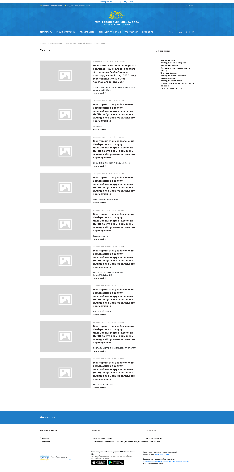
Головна (43, 43)
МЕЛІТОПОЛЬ (46, 32)
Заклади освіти (168, 60)
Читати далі (98, 93)
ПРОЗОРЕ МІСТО (87, 32)
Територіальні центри (171, 88)
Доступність (101, 43)
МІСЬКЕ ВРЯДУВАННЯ (66, 32)
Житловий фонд (169, 73)
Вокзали (165, 86)
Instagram (45, 441)
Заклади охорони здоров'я (173, 63)
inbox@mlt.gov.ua (162, 454)
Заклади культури (170, 65)
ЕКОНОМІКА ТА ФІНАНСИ (110, 32)
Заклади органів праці (171, 81)
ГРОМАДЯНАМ (131, 32)
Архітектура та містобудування (79, 43)
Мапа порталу (47, 417)
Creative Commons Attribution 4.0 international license (165, 461)
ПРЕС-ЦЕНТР (147, 32)
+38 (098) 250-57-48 (153, 438)
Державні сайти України (52, 5)
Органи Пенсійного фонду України (177, 83)
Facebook (44, 438)
